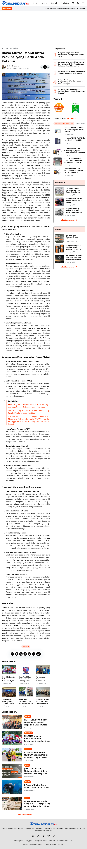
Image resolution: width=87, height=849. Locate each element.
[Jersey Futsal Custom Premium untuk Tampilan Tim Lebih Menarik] (59, 248)
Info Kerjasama (62, 841)
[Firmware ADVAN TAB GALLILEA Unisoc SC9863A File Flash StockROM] (57, 172)
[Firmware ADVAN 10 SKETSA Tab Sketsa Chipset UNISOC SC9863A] (57, 131)
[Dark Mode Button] (73, 3)
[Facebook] (16, 654)
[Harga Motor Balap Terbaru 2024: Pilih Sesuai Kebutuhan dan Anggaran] (59, 212)
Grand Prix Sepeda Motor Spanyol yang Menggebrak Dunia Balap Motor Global (72, 190)
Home (35, 3)
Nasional (44, 3)
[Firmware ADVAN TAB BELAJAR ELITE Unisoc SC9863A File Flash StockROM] (57, 151)
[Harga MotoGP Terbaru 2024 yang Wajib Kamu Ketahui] (59, 202)
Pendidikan (65, 3)
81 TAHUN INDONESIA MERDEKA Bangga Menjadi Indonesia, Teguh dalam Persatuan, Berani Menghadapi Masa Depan (36, 755)
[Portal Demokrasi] (15, 3)
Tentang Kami (19, 841)
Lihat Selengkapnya (25, 814)
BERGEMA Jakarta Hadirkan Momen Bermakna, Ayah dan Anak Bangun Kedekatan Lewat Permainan (8, 679)
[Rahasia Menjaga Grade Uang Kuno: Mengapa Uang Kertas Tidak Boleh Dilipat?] (12, 803)
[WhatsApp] (33, 654)
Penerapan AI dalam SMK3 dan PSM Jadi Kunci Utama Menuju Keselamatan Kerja (8, 701)
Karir (71, 841)
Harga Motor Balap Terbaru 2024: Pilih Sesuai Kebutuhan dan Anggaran (73, 210)
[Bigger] (48, 67)
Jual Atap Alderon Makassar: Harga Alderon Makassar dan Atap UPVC (36, 771)
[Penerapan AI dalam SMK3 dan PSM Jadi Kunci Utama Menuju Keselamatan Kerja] (9, 692)
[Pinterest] (29, 654)
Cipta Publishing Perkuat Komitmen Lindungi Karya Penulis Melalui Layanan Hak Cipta (26, 679)
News (27, 798)
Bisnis (27, 765)
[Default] (45, 67)
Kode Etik (52, 841)
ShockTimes (33, 844)
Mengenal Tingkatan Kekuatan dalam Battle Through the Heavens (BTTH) (71, 55)
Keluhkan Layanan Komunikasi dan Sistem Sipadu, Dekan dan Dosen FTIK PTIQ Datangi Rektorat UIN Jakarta (42, 701)
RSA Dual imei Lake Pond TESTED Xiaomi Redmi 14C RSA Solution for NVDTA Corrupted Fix (73, 160)
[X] (21, 654)
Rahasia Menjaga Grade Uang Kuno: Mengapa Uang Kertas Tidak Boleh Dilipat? (37, 804)
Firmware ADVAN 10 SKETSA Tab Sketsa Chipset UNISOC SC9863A (74, 130)
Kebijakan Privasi (41, 841)
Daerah (54, 3)
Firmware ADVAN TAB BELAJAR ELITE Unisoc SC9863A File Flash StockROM (74, 150)
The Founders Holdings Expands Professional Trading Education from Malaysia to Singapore (74, 257)
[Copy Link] (12, 654)
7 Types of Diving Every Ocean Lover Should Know (36, 786)
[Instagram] (33, 836)
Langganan (29, 841)
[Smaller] (41, 67)
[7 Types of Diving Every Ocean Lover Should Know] (12, 787)
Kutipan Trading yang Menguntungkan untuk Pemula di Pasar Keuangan (70, 82)
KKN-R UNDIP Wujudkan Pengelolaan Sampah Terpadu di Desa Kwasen (35, 722)
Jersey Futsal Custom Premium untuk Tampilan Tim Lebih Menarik (73, 247)
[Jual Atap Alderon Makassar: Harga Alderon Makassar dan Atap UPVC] (12, 771)
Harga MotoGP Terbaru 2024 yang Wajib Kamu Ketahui (73, 200)
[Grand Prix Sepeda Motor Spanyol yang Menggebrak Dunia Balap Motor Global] (59, 191)
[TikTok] (43, 836)
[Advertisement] (43, 29)
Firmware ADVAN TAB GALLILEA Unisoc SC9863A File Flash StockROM (73, 170)
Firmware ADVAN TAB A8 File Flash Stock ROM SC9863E (74, 139)
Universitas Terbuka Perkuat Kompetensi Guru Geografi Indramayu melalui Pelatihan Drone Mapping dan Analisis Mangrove (26, 701)
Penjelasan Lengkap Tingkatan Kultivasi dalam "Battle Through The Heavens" (71, 91)
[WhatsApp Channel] (54, 836)
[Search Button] (78, 3)
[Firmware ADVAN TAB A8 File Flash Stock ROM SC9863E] (57, 141)
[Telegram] (25, 654)
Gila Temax (45, 844)
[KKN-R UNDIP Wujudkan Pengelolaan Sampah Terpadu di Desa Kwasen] (12, 722)
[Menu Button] (83, 3)
